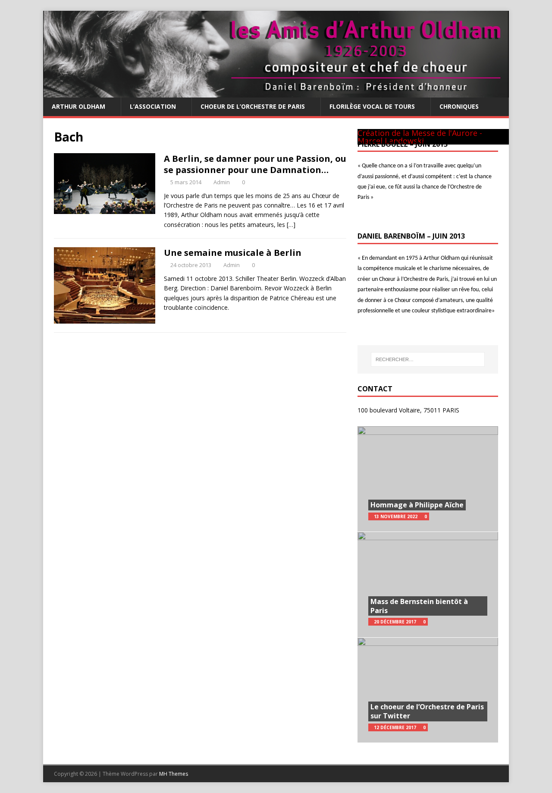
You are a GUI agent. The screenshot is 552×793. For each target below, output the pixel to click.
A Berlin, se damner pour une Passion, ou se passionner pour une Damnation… (255, 164)
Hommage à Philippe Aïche (417, 505)
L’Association (153, 106)
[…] (291, 224)
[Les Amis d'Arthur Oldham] (276, 92)
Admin (221, 182)
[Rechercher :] (427, 359)
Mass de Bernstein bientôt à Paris (419, 606)
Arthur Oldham (78, 106)
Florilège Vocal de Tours (372, 106)
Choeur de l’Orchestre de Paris (253, 106)
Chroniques (459, 106)
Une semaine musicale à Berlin (232, 252)
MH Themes (173, 773)
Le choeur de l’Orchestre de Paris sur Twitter (427, 711)
